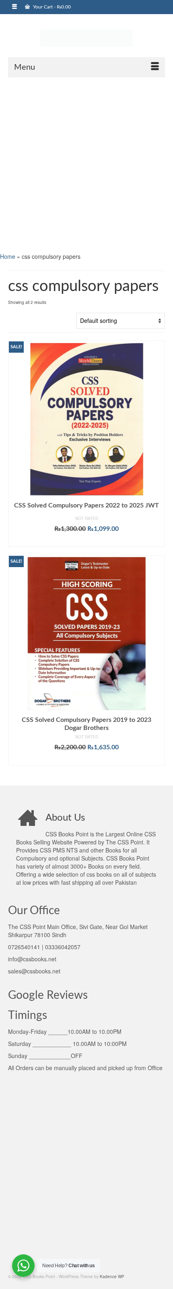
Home (7, 256)
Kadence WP (112, 1276)
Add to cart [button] (87, 541)
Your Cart (51, 6)
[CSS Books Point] (86, 37)
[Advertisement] (86, 164)
